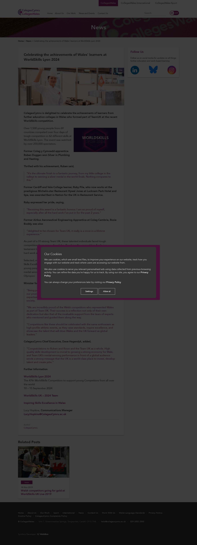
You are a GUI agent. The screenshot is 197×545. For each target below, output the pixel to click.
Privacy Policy (113, 282)
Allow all (106, 291)
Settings (89, 291)
